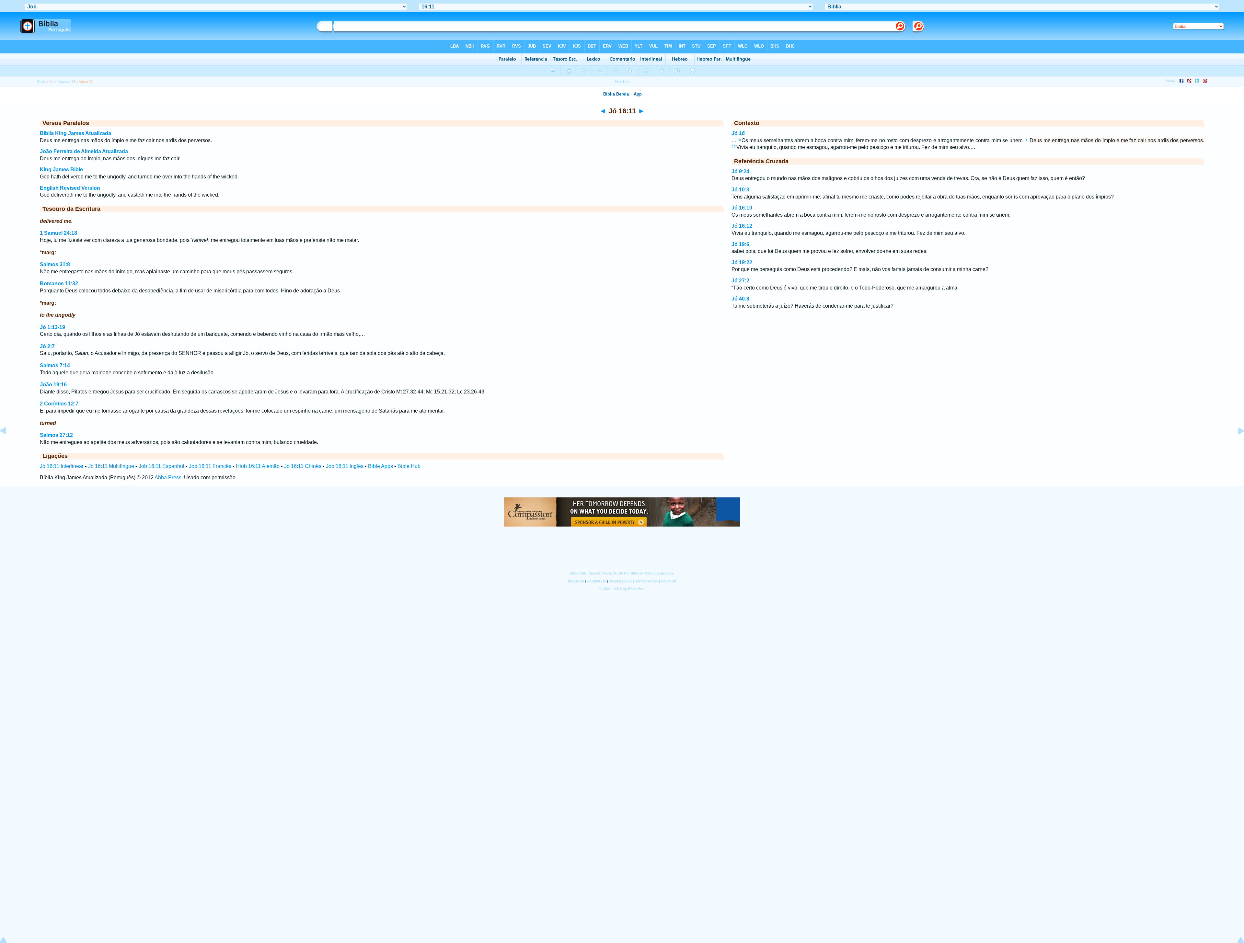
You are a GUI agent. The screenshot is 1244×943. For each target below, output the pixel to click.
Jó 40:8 (740, 298)
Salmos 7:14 (55, 365)
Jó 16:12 (741, 226)
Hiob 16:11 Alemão (258, 466)
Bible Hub (408, 466)
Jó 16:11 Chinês (302, 466)
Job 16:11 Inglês (344, 466)
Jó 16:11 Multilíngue (111, 466)
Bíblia (41, 82)
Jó (51, 82)
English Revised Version (70, 188)
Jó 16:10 (741, 207)
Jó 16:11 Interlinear (62, 466)
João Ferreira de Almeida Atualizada (84, 151)
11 (1027, 140)
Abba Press (168, 477)
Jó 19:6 (740, 244)
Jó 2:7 (47, 346)
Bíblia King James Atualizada (75, 133)
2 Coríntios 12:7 (59, 403)
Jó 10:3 (740, 189)
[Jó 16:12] (1236, 445)
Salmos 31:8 (55, 264)
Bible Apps (380, 466)
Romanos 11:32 (59, 283)
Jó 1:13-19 (52, 327)
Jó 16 (738, 133)
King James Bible (61, 169)
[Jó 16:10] (8, 445)
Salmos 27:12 (56, 435)
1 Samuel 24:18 (58, 233)
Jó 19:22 (741, 262)
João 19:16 (53, 384)
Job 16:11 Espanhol (161, 466)
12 (734, 147)
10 (739, 140)
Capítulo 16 (66, 82)
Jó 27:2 (740, 280)
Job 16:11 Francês (210, 466)
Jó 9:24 (740, 171)
